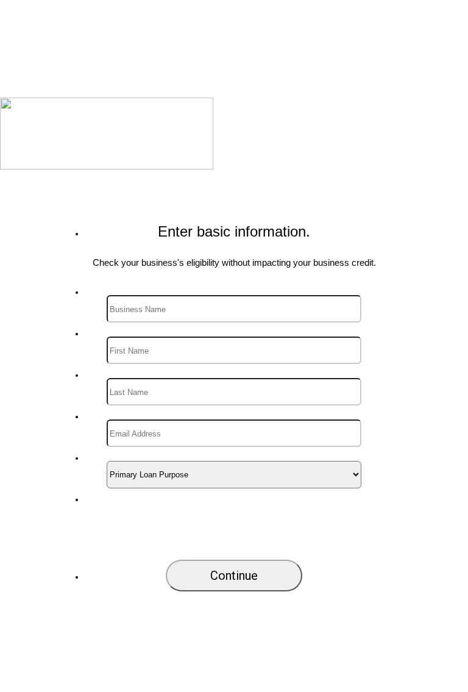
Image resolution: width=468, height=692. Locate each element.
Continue (234, 575)
